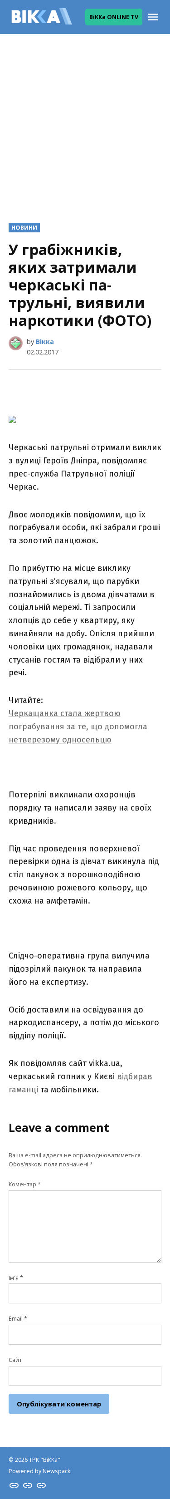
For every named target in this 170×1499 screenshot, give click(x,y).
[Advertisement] (85, 121)
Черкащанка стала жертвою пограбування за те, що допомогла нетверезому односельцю (78, 726)
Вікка (45, 341)
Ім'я (16, 1278)
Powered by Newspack (39, 1471)
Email (18, 1318)
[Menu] (154, 17)
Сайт (15, 1360)
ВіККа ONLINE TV (113, 17)
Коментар (25, 1184)
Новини (24, 227)
